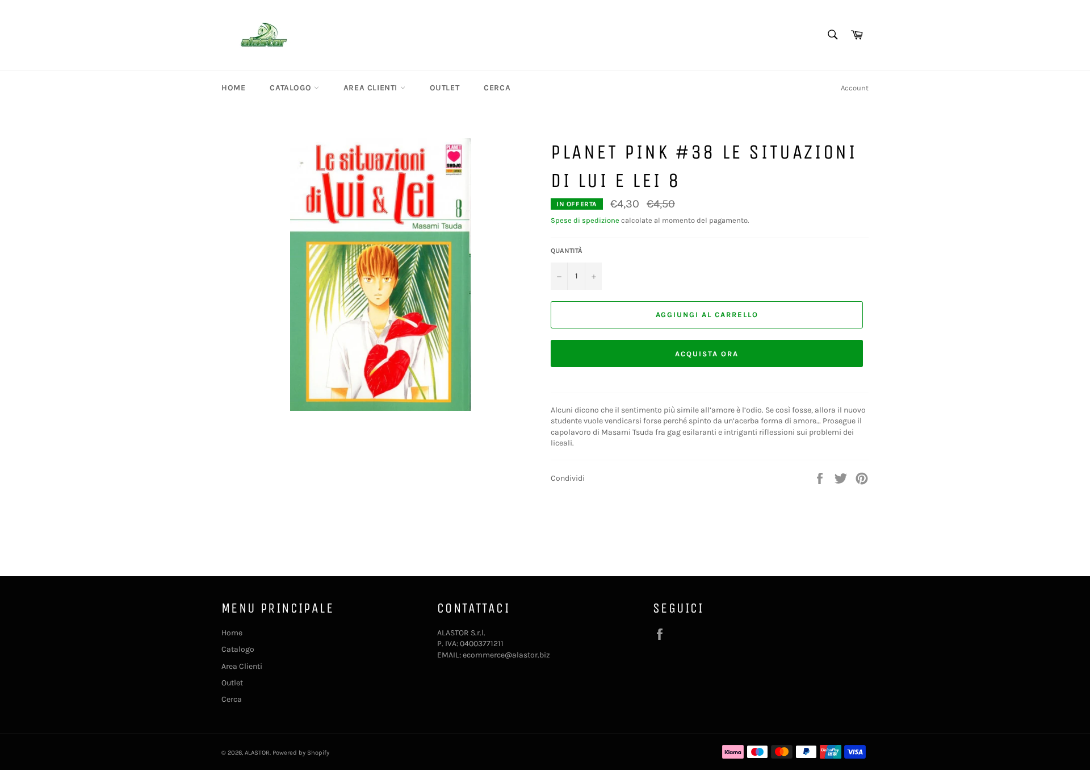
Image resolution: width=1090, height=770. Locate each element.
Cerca (497, 88)
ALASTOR (257, 752)
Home (233, 88)
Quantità (566, 251)
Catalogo (291, 88)
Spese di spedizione (585, 220)
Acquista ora (706, 353)
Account (855, 88)
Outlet (445, 88)
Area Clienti (371, 88)
